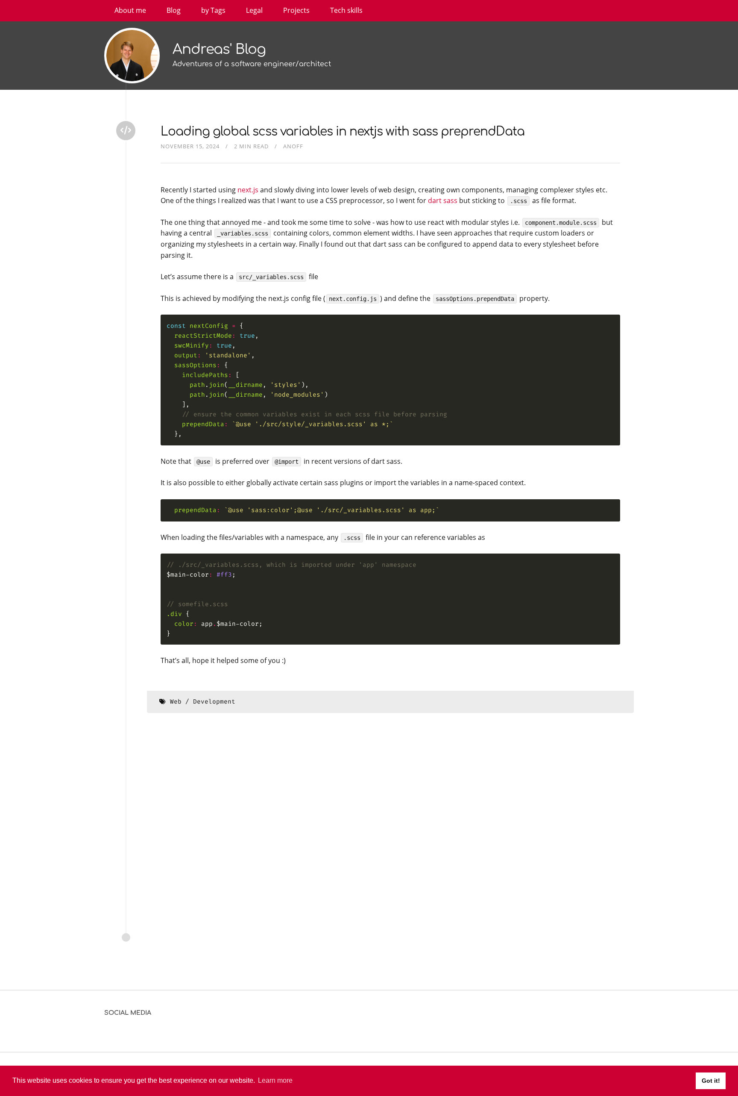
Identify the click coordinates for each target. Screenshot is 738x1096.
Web (176, 702)
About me (130, 10)
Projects (296, 10)
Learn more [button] (275, 1080)
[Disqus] (390, 837)
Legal (254, 10)
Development (214, 702)
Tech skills (346, 10)
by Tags (213, 10)
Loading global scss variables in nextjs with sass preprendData (342, 131)
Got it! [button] (711, 1080)
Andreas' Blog (219, 49)
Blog (174, 10)
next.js (247, 189)
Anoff (293, 146)
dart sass (442, 200)
